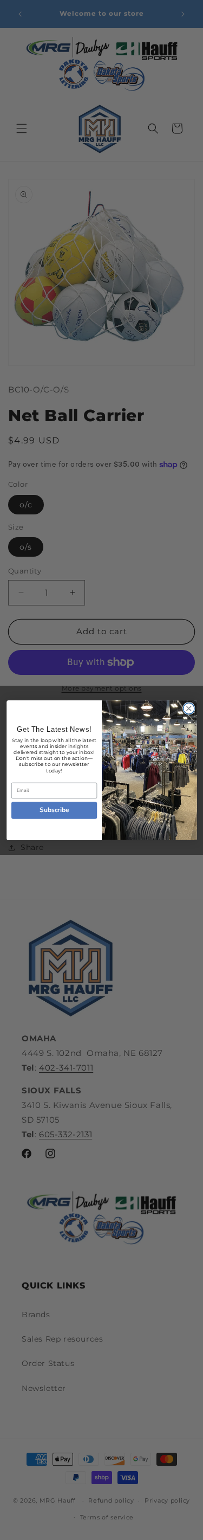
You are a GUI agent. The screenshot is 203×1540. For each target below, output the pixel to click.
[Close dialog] (188, 708)
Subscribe (54, 810)
